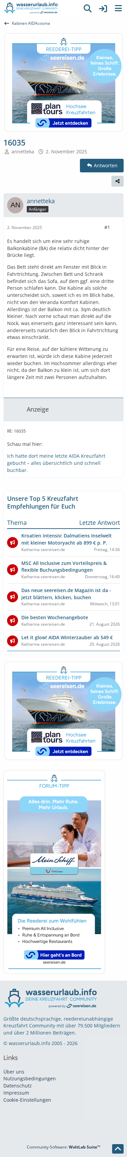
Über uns (13, 1071)
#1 (107, 227)
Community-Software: (63, 1147)
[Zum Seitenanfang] (118, 1149)
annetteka (23, 151)
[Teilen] (117, 181)
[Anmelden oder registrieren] (103, 8)
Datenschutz (17, 1085)
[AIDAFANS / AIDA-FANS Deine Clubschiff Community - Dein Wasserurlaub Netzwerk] (40, 8)
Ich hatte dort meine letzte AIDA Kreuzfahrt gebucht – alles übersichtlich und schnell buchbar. (56, 463)
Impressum (16, 1092)
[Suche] (87, 8)
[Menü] (118, 8)
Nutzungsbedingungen (29, 1078)
